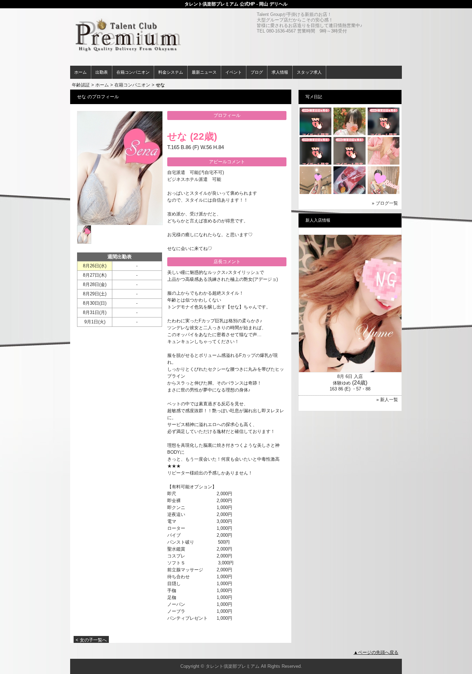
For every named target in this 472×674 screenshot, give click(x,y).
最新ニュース (204, 72)
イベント (233, 72)
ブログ (257, 72)
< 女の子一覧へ (91, 640)
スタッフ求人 (309, 72)
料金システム (170, 72)
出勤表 (101, 72)
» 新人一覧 (387, 399)
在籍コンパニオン (133, 72)
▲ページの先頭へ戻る (375, 652)
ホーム (80, 72)
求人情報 (280, 72)
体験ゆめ (342, 383)
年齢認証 (81, 84)
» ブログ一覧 (385, 203)
